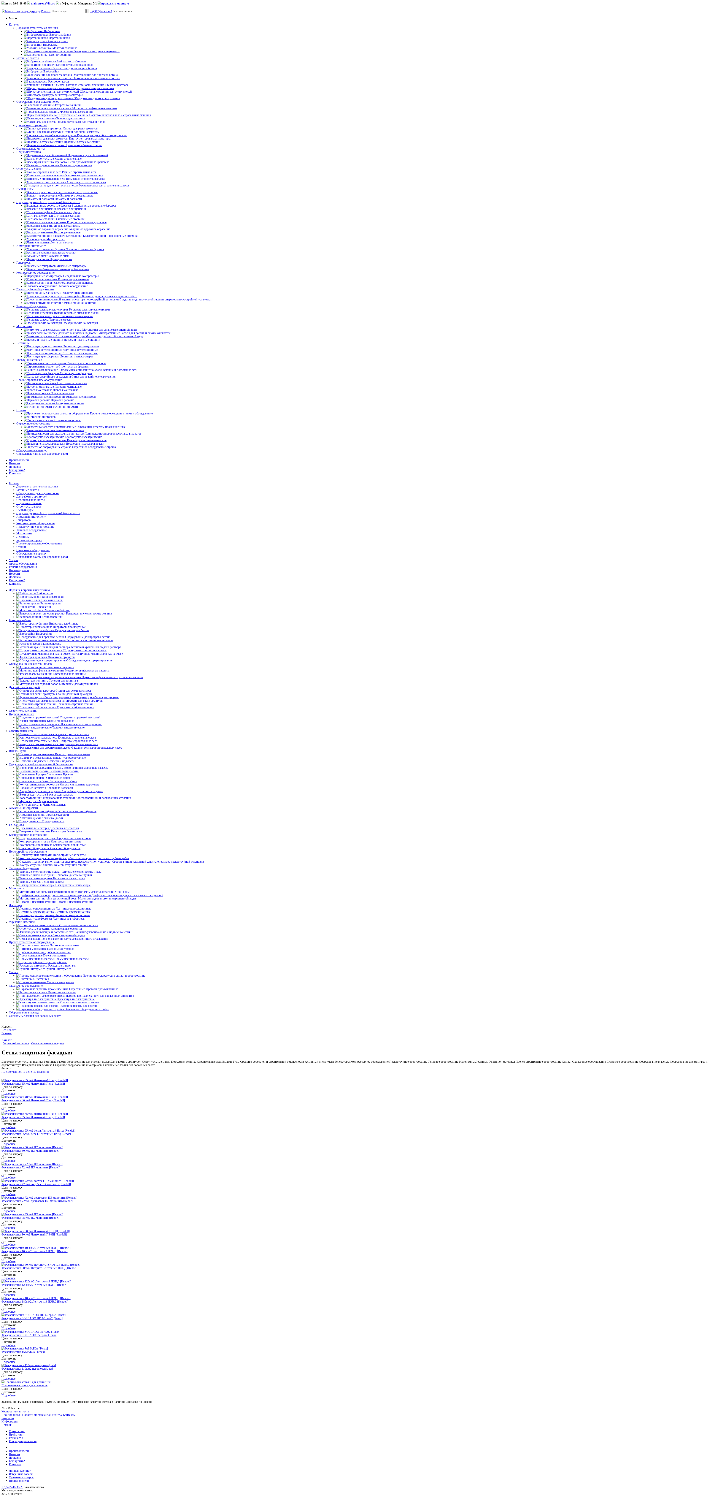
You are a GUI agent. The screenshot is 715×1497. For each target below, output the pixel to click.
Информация (9, 1421)
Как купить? (17, 470)
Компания (7, 1418)
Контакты (15, 473)
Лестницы (22, 343)
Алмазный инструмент (31, 245)
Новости (14, 463)
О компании (17, 1431)
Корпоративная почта (15, 1411)
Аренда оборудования (23, 563)
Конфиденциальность (22, 1441)
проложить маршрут (115, 3)
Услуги (25, 11)
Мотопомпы (24, 326)
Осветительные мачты (30, 148)
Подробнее (8, 1093)
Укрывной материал (29, 359)
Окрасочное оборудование (33, 423)
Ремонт (45, 11)
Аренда (35, 11)
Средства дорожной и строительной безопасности (48, 202)
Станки (21, 410)
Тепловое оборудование (31, 306)
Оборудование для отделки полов (37, 101)
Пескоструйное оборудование (35, 289)
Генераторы (23, 262)
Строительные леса (28, 168)
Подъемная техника (29, 151)
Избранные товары (21, 1474)
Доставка (15, 466)
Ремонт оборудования (23, 566)
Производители (19, 460)
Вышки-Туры (25, 188)
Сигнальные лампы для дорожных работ (42, 453)
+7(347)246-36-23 (101, 11)
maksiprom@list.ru (43, 3)
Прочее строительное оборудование (39, 379)
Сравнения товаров (21, 1477)
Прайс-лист (16, 1434)
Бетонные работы (27, 58)
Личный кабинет (20, 1470)
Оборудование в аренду (31, 450)
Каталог (14, 24)
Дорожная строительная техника (37, 27)
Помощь (6, 1424)
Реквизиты (16, 1437)
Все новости (9, 1030)
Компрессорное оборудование (35, 272)
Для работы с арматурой (31, 125)
